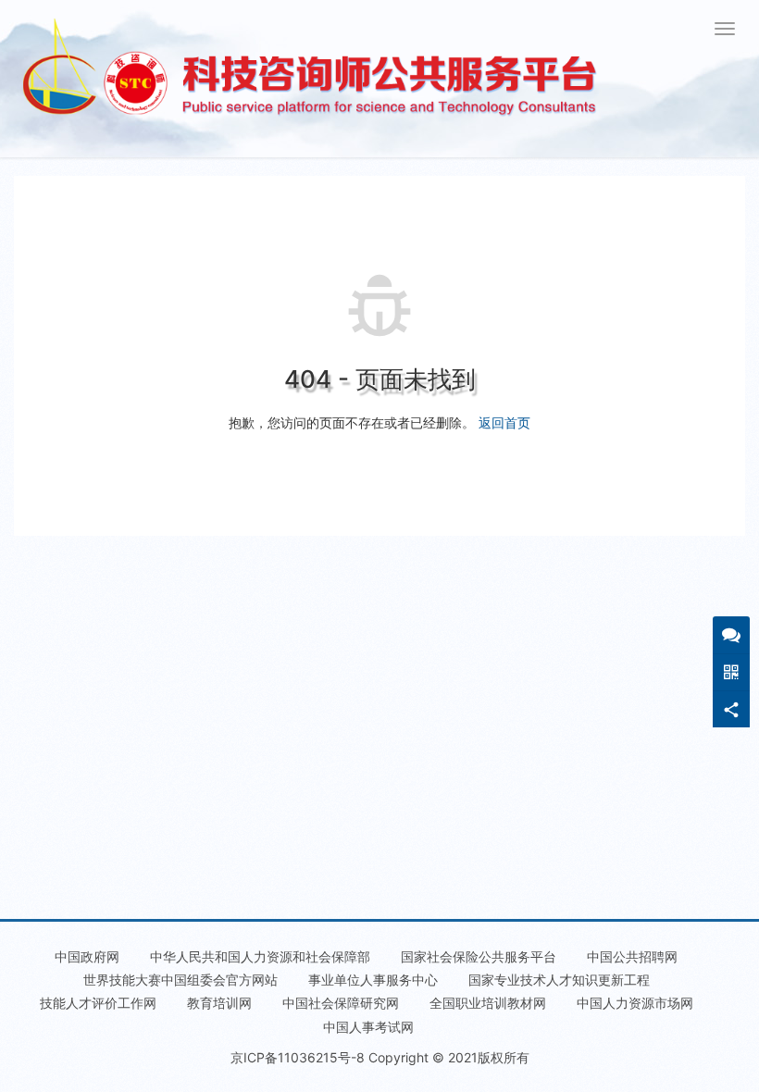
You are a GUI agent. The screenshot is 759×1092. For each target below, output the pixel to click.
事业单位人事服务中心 (373, 979)
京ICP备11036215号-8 (297, 1057)
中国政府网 (87, 956)
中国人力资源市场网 (635, 1003)
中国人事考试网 (368, 1027)
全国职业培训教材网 (487, 1003)
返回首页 (504, 422)
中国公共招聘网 (632, 956)
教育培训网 (219, 1003)
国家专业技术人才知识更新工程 (559, 979)
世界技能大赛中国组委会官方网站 (180, 979)
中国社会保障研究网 (340, 1003)
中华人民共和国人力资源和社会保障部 (260, 956)
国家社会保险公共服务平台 (478, 956)
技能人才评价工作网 (98, 1003)
